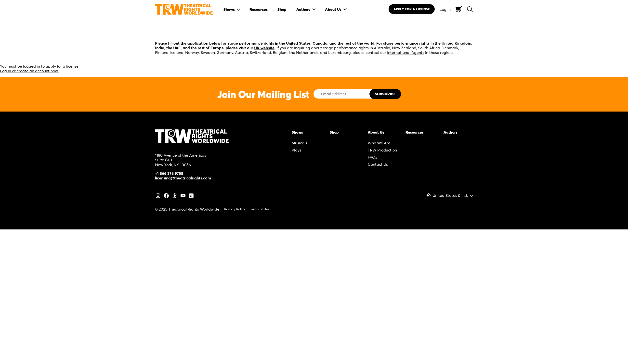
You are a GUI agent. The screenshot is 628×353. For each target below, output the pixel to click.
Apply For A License (411, 9)
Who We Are (379, 142)
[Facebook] (166, 195)
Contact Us (378, 164)
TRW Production (382, 150)
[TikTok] (191, 195)
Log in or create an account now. (29, 70)
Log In (445, 9)
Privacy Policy (234, 209)
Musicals (299, 142)
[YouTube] (183, 195)
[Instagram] (158, 195)
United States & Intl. (450, 195)
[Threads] (175, 195)
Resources (415, 132)
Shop (334, 132)
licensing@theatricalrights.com (183, 178)
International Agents (405, 52)
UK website (264, 47)
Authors (451, 132)
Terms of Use (259, 209)
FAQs (372, 157)
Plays (296, 150)
